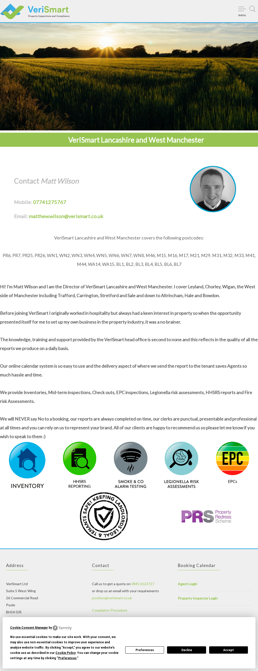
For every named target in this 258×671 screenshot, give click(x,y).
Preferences (145, 650)
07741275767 (49, 202)
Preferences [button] (67, 658)
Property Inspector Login (198, 598)
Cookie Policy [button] (65, 653)
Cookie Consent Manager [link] (29, 627)
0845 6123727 (142, 584)
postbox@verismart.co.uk (112, 598)
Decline (186, 650)
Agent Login (187, 584)
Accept (228, 650)
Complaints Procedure (109, 610)
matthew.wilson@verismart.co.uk (66, 216)
